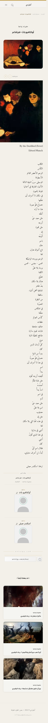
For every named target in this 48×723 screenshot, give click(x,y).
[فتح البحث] (12, 5)
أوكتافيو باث (25, 492)
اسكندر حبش (25, 523)
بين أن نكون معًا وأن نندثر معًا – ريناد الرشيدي (26, 689)
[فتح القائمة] (6, 5)
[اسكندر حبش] (23, 534)
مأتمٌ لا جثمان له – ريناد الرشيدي (31, 616)
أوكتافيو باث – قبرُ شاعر (23, 478)
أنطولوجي (28, 5)
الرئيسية (42, 14)
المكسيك (17, 481)
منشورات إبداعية (36, 14)
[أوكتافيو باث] (23, 503)
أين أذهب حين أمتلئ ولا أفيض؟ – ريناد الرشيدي (26, 652)
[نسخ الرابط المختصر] (39, 559)
